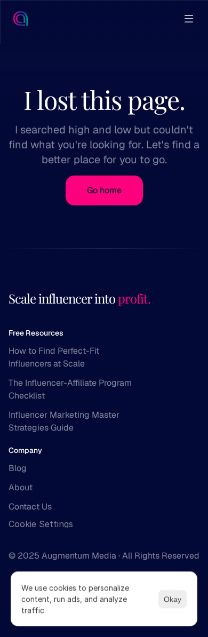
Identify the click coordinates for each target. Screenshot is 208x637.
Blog (18, 468)
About (21, 487)
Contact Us (30, 506)
